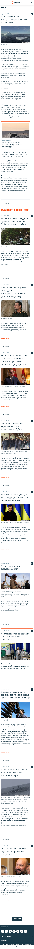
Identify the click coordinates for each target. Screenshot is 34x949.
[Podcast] (21, 931)
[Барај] (26, 947)
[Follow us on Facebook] (2, 931)
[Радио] (7, 947)
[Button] (6, 203)
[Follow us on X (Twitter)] (6, 931)
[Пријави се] (25, 931)
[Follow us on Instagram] (14, 931)
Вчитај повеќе (17, 918)
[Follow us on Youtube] (10, 931)
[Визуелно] (17, 947)
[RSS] (17, 931)
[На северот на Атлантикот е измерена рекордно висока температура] (15, 130)
